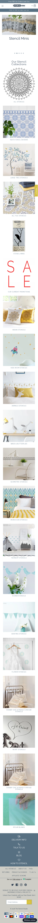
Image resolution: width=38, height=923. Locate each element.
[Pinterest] (25, 885)
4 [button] (21, 53)
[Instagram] (21, 885)
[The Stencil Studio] (19, 6)
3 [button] (19, 53)
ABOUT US (23, 869)
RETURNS (6, 872)
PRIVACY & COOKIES (19, 872)
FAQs (31, 869)
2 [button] (17, 53)
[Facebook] (17, 885)
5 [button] (23, 53)
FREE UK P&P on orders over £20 (19, 10)
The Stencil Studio (21, 909)
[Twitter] (12, 885)
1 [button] (15, 53)
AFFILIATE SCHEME (19, 876)
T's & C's (32, 872)
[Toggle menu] (2, 5)
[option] (19, 26)
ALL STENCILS (10, 869)
